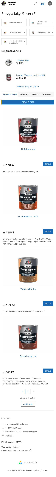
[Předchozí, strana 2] (28, 391)
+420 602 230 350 (13, 428)
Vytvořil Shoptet (30, 462)
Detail (48, 164)
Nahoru (29, 404)
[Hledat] (35, 3)
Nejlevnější (24, 94)
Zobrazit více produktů (26, 86)
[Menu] (50, 3)
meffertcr (9, 436)
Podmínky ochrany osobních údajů (16, 450)
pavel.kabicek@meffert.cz (16, 424)
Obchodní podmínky (10, 447)
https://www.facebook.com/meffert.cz (21, 432)
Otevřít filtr (28, 102)
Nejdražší (36, 94)
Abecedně (47, 94)
